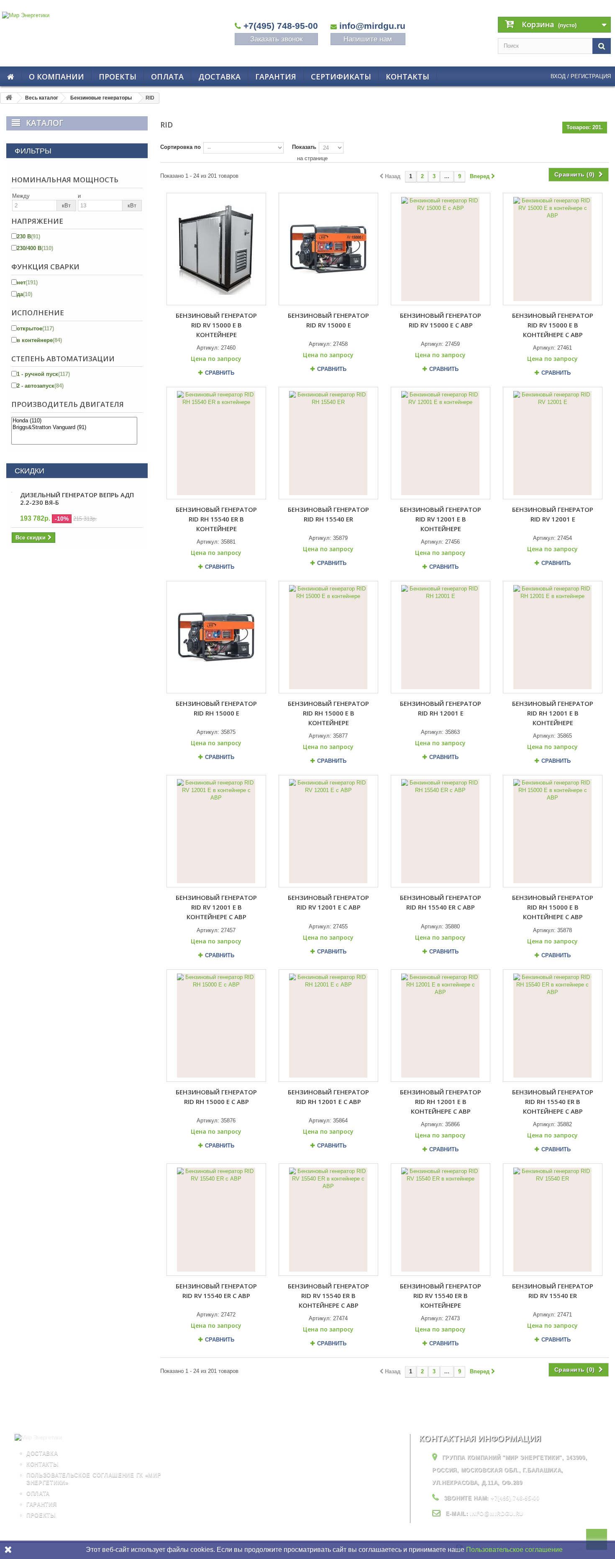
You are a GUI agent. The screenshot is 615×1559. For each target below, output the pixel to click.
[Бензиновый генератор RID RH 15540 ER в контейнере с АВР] (552, 1026)
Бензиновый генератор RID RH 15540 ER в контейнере (216, 519)
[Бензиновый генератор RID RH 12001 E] (440, 637)
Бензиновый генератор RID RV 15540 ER (552, 1291)
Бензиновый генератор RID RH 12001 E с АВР (328, 1097)
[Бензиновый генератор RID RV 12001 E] (552, 443)
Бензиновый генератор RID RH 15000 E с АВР (216, 1097)
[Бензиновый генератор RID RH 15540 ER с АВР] (440, 831)
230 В (28, 236)
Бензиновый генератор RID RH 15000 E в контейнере (328, 713)
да (24, 294)
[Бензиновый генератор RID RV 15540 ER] (552, 1220)
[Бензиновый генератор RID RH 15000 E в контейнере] (328, 637)
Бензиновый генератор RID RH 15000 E (216, 708)
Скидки (29, 471)
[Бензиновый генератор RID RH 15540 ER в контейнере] (216, 443)
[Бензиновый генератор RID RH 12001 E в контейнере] (552, 637)
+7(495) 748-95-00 (280, 26)
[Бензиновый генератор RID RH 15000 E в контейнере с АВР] (552, 831)
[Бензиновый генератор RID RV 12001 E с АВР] (328, 831)
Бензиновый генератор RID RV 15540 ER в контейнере (440, 1295)
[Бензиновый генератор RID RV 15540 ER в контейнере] (440, 1220)
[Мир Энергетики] (85, 31)
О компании (56, 77)
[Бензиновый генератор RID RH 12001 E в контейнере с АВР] (440, 1026)
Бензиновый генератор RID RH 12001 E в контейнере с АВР (440, 1101)
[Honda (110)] (74, 420)
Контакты (407, 77)
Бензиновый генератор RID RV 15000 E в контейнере (216, 325)
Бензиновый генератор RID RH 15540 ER (328, 514)
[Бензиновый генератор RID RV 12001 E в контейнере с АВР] (216, 831)
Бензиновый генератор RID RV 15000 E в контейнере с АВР (552, 325)
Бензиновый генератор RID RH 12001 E (440, 708)
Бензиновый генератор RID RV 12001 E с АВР (328, 902)
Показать (304, 147)
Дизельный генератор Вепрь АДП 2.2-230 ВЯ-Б (77, 498)
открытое (35, 328)
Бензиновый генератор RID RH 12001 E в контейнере (552, 713)
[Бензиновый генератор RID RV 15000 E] (328, 249)
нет (27, 282)
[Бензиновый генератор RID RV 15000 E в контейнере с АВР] (552, 249)
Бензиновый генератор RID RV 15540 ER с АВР (216, 1291)
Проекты (117, 77)
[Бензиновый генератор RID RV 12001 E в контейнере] (440, 443)
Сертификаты (341, 77)
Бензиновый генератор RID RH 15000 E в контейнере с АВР (552, 907)
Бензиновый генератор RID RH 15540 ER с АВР (440, 902)
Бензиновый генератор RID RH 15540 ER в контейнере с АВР (552, 1101)
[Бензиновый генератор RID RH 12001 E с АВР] (328, 1026)
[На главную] (9, 98)
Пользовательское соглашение (514, 1549)
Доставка (219, 77)
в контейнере (39, 340)
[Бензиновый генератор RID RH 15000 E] (216, 637)
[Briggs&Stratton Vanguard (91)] (74, 427)
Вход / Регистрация (581, 76)
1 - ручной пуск (43, 374)
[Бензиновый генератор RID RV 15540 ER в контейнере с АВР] (328, 1220)
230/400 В (35, 248)
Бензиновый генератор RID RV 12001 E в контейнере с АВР (216, 907)
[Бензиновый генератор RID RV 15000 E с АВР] (440, 249)
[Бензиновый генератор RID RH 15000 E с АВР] (216, 1026)
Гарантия (275, 77)
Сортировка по (180, 147)
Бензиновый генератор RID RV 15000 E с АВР (440, 320)
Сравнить (219, 373)
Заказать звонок (276, 39)
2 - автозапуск (40, 386)
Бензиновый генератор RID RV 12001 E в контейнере (440, 519)
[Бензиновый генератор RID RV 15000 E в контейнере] (216, 249)
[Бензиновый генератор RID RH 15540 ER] (328, 443)
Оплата (167, 77)
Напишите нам (367, 39)
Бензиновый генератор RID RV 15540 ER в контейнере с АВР (328, 1295)
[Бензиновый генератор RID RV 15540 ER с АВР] (216, 1220)
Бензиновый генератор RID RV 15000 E (328, 320)
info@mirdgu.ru (372, 26)
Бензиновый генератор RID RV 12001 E (552, 514)
